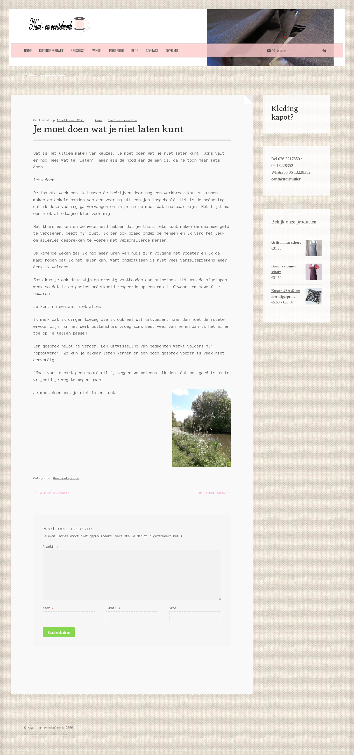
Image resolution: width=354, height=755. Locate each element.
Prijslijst (78, 50)
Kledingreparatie (51, 50)
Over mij (172, 50)
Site (172, 608)
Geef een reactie (122, 120)
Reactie (51, 546)
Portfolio (116, 50)
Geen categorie (52, 74)
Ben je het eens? (211, 493)
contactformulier (286, 179)
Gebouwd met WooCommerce (45, 733)
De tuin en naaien (53, 493)
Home (28, 50)
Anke (98, 120)
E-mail (113, 608)
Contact (152, 50)
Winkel (97, 50)
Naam (48, 608)
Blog (134, 50)
